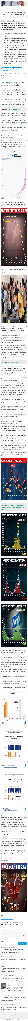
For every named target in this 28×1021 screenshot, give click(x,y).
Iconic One (6, 1019)
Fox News (4, 96)
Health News (8, 922)
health (4, 17)
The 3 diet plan (6, 933)
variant (16, 924)
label (10, 924)
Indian (6, 924)
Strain (13, 924)
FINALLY (3, 924)
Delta (23, 922)
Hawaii (18, 115)
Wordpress (20, 1019)
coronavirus (12, 82)
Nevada (23, 122)
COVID (19, 922)
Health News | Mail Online (7, 919)
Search (2, 941)
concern (16, 922)
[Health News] (14, 5)
